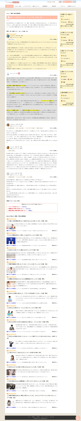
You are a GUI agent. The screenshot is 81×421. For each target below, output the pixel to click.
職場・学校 (9, 6)
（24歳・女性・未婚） (16, 146)
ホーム (29, 416)
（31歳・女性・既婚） (16, 124)
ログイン (74, 1)
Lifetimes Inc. (39, 418)
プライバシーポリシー (45, 416)
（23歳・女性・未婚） (16, 173)
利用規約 (38, 416)
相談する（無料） (68, 1)
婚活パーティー (36, 6)
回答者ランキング (71, 6)
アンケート (62, 6)
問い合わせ (52, 416)
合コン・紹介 (18, 6)
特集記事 (54, 6)
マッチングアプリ (27, 6)
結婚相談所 (45, 6)
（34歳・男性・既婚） (16, 35)
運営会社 (33, 416)
